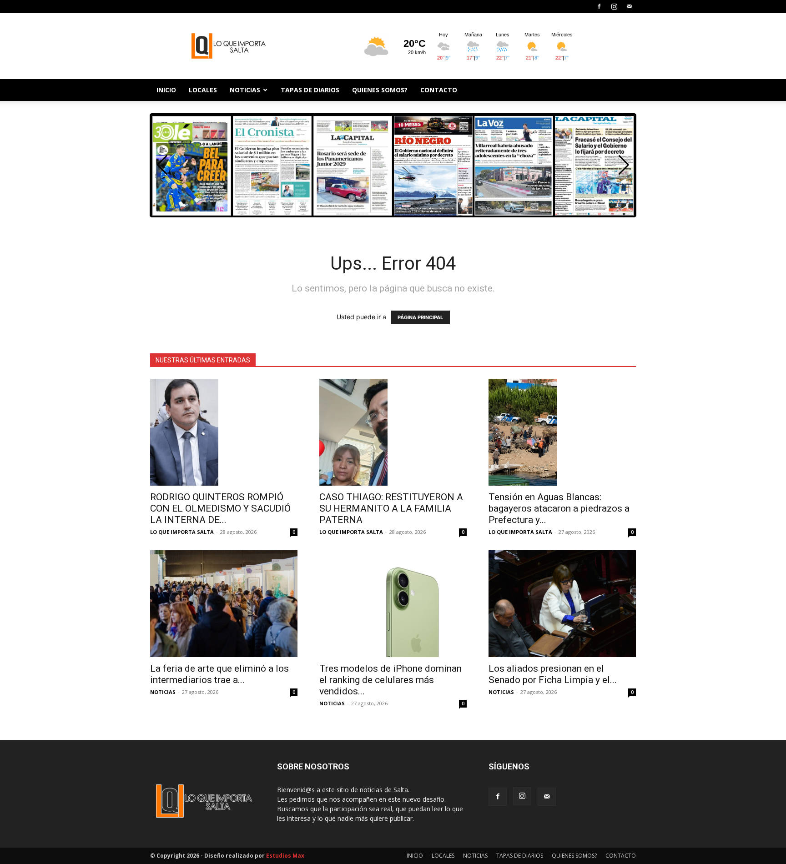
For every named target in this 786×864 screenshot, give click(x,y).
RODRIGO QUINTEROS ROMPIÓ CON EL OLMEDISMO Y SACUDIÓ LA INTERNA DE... (220, 508)
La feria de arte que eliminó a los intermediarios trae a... (219, 674)
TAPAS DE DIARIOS (310, 89)
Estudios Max (285, 855)
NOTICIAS (245, 89)
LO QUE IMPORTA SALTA (182, 531)
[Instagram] (614, 6)
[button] (624, 165)
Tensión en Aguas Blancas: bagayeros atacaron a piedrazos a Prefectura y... (559, 508)
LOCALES (203, 89)
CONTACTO (438, 89)
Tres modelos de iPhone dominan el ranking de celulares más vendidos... (390, 680)
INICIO (166, 89)
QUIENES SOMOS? (380, 89)
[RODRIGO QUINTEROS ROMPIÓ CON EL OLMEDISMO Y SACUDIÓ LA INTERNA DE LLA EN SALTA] (223, 432)
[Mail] (629, 6)
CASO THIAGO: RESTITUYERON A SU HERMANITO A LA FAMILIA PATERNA (391, 508)
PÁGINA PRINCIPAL (420, 317)
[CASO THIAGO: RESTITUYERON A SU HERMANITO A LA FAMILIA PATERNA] (393, 432)
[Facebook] (599, 6)
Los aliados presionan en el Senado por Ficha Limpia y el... (553, 674)
